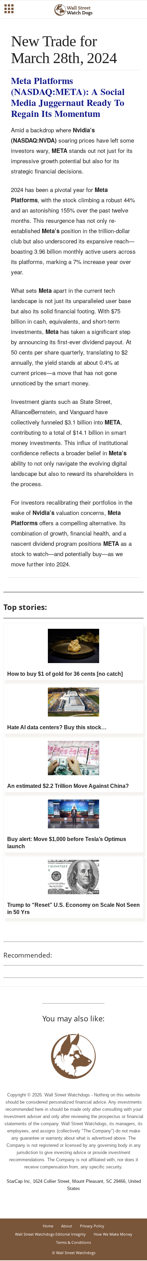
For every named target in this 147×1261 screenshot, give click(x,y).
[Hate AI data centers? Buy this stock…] (73, 702)
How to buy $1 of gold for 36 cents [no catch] (65, 674)
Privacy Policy (92, 1225)
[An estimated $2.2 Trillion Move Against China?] (73, 758)
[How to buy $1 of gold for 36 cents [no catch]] (73, 646)
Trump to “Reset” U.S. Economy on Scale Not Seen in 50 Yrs (73, 908)
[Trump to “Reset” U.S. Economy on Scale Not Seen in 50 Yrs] (73, 877)
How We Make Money (113, 1234)
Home (48, 1225)
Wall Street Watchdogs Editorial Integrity (50, 1234)
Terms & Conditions (73, 1242)
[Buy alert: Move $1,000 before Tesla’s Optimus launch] (73, 814)
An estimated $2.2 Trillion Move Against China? (68, 786)
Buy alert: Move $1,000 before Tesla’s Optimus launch (66, 842)
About (66, 1225)
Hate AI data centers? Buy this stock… (57, 727)
